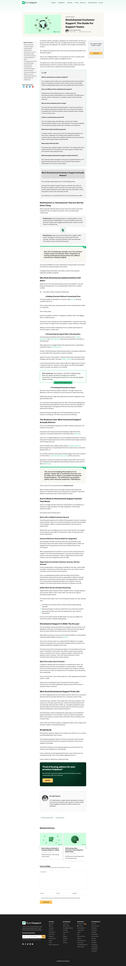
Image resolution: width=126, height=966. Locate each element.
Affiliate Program (80, 946)
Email (58, 893)
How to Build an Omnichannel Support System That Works (29, 68)
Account (101, 2)
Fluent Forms (65, 932)
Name (42, 893)
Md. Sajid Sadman (54, 796)
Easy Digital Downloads (68, 928)
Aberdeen (77, 433)
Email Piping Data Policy (82, 944)
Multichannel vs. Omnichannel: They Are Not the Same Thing (30, 52)
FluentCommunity (95, 925)
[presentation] (51, 839)
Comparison (51, 928)
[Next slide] (86, 847)
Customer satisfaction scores (59, 455)
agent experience (55, 339)
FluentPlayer (94, 951)
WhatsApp (65, 938)
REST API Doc (52, 934)
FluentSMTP (94, 942)
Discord (64, 940)
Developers (51, 936)
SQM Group (47, 464)
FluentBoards (94, 944)
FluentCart (93, 923)
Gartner (65, 637)
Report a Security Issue (54, 944)
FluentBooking (94, 934)
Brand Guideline (52, 938)
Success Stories (80, 930)
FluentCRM (65, 930)
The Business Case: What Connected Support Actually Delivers (30, 63)
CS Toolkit (80, 925)
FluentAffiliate (94, 948)
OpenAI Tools (66, 923)
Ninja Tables (94, 928)
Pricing (76, 2)
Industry (79, 932)
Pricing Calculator (92, 2)
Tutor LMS (65, 942)
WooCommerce (66, 925)
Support (50, 940)
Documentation (52, 932)
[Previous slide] (40, 847)
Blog (78, 934)
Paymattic (93, 938)
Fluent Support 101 (81, 928)
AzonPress (93, 940)
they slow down (56, 347)
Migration (51, 925)
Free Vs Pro (51, 930)
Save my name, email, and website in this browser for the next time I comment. (61, 898)
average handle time (74, 446)
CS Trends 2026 (81, 923)
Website (75, 893)
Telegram (65, 936)
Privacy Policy (80, 942)
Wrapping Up (27, 79)
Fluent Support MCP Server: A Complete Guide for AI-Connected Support (74, 849)
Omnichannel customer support (47, 817)
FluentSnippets (94, 946)
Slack (64, 934)
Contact (50, 942)
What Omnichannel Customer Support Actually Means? (28, 46)
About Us (79, 938)
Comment (43, 872)
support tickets (66, 359)
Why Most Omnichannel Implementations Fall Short (30, 57)
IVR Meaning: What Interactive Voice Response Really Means (50, 849)
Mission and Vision (81, 936)
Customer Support (69, 16)
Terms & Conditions (81, 940)
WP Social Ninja (94, 936)
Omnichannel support (60, 817)
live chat (73, 299)
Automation (51, 923)
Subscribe (96, 53)
